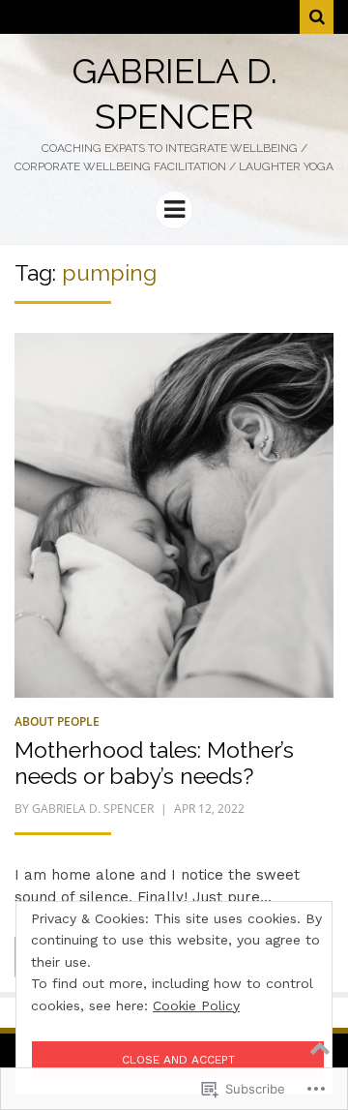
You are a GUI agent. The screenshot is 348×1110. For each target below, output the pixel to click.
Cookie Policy (196, 1005)
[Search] (317, 17)
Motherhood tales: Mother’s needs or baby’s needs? (154, 763)
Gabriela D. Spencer (93, 808)
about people (57, 721)
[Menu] (174, 210)
